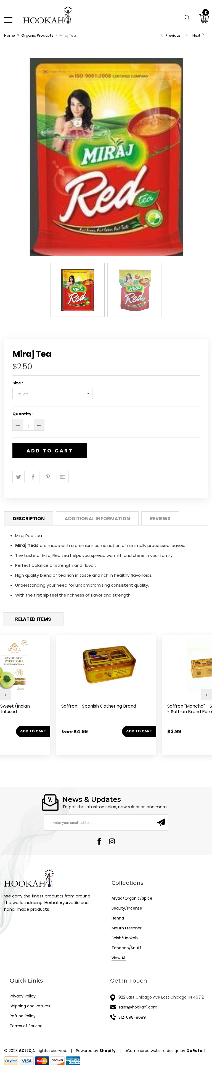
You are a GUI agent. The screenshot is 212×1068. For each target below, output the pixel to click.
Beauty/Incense (127, 908)
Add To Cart (49, 450)
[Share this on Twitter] (18, 477)
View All (119, 958)
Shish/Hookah (125, 938)
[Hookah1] (48, 14)
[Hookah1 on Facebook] (99, 842)
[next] (206, 694)
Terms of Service (26, 1026)
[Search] (189, 18)
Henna (118, 918)
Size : (17, 383)
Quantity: (22, 414)
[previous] (5, 694)
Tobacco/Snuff (126, 948)
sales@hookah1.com (137, 1007)
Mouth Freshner (127, 928)
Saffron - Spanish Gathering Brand (108, 689)
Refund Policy (23, 1016)
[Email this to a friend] (63, 477)
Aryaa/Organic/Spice (132, 898)
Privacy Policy (23, 996)
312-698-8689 (132, 1017)
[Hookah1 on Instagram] (112, 842)
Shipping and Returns (30, 1006)
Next (196, 35)
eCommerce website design (151, 1050)
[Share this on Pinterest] (48, 477)
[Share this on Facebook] (33, 477)
